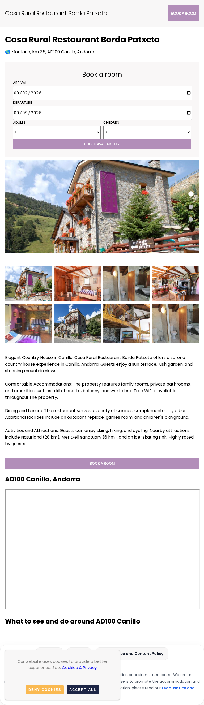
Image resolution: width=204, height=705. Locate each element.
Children (111, 122)
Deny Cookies (44, 690)
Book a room (183, 13)
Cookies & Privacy (79, 667)
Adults (19, 122)
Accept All (82, 690)
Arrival (20, 82)
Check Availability (102, 144)
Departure (22, 102)
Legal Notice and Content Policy (132, 653)
